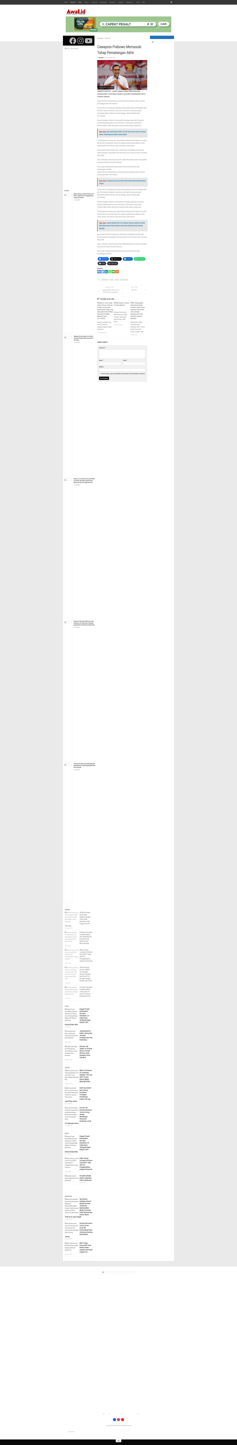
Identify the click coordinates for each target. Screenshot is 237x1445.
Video (138, 2)
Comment (102, 348)
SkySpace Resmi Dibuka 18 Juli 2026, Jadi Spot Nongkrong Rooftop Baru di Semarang (83, 338)
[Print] (117, 271)
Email (125, 360)
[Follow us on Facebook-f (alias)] (72, 40)
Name (101, 360)
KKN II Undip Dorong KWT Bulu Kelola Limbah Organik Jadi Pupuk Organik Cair (86, 1247)
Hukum (86, 2)
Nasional (72, 2)
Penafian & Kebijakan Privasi (129, 1414)
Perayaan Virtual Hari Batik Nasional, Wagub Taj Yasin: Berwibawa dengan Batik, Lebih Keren (120, 317)
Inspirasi (120, 2)
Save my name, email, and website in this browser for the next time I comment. (123, 373)
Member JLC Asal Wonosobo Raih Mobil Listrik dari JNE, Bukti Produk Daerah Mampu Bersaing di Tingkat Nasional (84, 480)
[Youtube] (123, 1420)
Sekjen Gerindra (124, 279)
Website (101, 367)
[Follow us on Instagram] (80, 40)
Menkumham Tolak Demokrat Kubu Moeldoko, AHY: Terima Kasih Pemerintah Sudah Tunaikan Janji (138, 327)
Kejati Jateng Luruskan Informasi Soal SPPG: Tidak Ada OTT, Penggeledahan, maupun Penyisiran (84, 195)
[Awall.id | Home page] (76, 12)
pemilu (111, 279)
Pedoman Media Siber (116, 1414)
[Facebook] (99, 271)
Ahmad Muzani (105, 279)
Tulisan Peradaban (71, 1431)
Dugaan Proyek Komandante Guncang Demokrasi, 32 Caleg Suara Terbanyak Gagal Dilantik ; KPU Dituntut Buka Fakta (84, 623)
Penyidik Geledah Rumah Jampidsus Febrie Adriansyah (86, 1178)
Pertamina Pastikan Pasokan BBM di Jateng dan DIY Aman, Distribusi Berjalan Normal (86, 991)
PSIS (143, 2)
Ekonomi (94, 2)
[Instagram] (118, 1420)
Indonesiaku (103, 2)
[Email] (113, 271)
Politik (79, 2)
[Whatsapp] (109, 271)
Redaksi (101, 57)
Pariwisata (129, 2)
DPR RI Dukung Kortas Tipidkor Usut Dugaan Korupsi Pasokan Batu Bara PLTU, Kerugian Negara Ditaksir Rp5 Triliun (86, 974)
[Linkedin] (106, 271)
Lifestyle (111, 2)
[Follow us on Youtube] (88, 40)
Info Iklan (106, 1414)
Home (66, 2)
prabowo (117, 279)
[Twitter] (102, 271)
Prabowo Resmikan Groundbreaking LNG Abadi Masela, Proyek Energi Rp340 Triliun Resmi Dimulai (84, 765)
